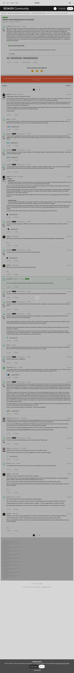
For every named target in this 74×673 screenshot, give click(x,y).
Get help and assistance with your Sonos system (19, 13)
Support (12, 3)
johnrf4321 (9, 26)
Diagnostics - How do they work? (56, 238)
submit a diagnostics (19, 194)
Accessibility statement (46, 587)
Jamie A (8, 94)
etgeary (8, 119)
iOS (8, 58)
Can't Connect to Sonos (16, 58)
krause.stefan (10, 367)
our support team (55, 194)
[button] (1, 9)
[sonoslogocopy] (37, 3)
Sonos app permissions (49, 207)
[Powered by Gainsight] (37, 584)
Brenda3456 (9, 279)
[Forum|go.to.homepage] (16, 8)
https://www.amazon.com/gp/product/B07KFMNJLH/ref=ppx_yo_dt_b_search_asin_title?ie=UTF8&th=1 (30, 429)
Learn (8, 3)
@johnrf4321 (11, 96)
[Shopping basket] (69, 2)
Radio (17, 3)
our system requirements (52, 100)
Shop (4, 3)
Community (3, 13)
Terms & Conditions (27, 587)
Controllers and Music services (38, 13)
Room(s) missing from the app (30, 58)
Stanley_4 (9, 418)
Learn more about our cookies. (62, 663)
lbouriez (8, 463)
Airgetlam (9, 236)
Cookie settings (36, 587)
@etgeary (10, 178)
